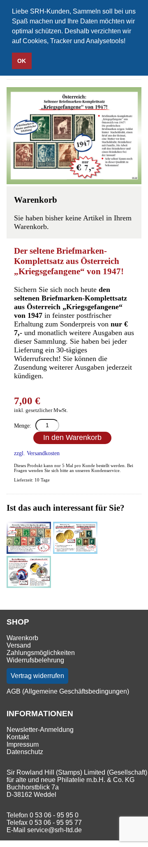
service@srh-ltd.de (54, 829)
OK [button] (21, 61)
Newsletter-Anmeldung (40, 729)
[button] (128, 42)
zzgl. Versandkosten (37, 453)
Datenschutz (25, 751)
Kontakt (18, 737)
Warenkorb (22, 637)
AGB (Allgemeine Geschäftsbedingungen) (68, 691)
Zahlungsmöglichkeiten (41, 652)
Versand (19, 645)
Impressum (23, 744)
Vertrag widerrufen (37, 675)
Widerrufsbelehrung (35, 660)
